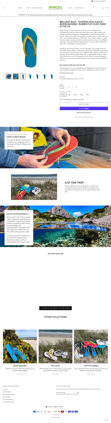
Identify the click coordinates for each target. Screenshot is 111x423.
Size (61, 84)
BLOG (70, 8)
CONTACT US (80, 8)
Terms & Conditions (8, 399)
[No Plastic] (55, 346)
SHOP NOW (19, 374)
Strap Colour (66, 91)
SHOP (20, 8)
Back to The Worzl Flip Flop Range (56, 308)
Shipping (69, 78)
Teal (69, 95)
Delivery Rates (7, 392)
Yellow (63, 95)
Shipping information (83, 117)
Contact (5, 389)
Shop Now (55, 374)
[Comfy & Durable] (91, 346)
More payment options (84, 112)
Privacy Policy (7, 397)
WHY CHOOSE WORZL (34, 8)
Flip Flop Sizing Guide (66, 73)
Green (75, 95)
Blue (81, 95)
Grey (87, 95)
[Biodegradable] (20, 346)
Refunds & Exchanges (8, 394)
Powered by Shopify (55, 417)
